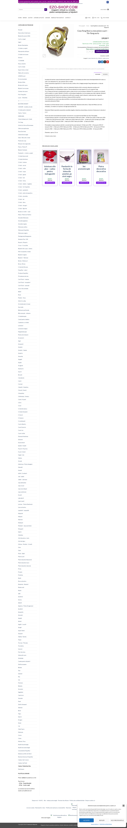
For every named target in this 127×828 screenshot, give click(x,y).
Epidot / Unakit (22, 445)
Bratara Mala (21, 82)
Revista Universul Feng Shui (25, 757)
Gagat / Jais (21, 455)
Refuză (101, 820)
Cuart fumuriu (22, 427)
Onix (19, 547)
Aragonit (20, 365)
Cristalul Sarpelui (22, 412)
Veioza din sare (22, 655)
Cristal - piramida (23, 196)
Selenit (20, 603)
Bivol (19, 710)
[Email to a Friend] (105, 62)
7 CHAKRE (21, 60)
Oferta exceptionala (23, 128)
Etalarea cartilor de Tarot (24, 753)
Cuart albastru (22, 424)
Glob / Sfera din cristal (24, 137)
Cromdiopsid (21, 421)
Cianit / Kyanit (22, 399)
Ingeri (19, 42)
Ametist (20, 347)
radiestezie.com (79, 3)
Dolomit (20, 439)
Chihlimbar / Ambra (23, 396)
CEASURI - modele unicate (25, 107)
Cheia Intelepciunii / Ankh (25, 119)
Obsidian (20, 535)
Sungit (20, 627)
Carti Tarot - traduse (23, 279)
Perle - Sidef (21, 553)
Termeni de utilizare (63, 800)
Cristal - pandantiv (23, 190)
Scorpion (20, 689)
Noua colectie (22, 63)
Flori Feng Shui (22, 94)
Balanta (20, 686)
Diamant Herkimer (23, 436)
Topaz (19, 639)
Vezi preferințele (117, 820)
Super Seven (21, 630)
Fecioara (20, 683)
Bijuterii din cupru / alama (25, 248)
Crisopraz (20, 418)
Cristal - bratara (22, 162)
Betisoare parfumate (23, 310)
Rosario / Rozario (22, 242)
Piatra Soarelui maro (23, 562)
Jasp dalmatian (22, 482)
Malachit (20, 513)
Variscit (20, 649)
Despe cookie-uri (95, 824)
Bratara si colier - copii (24, 211)
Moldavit (20, 522)
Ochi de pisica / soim (23, 538)
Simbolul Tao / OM (23, 239)
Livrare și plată (39, 17)
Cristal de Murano (23, 267)
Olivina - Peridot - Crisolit (25, 544)
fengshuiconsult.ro (62, 3)
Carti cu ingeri (22, 39)
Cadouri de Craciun (23, 760)
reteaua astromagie (52, 800)
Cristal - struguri (22, 205)
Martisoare (21, 769)
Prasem (20, 572)
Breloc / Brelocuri (23, 261)
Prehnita (20, 575)
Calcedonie (21, 378)
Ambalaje (20, 658)
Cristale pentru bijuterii (24, 110)
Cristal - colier (22, 168)
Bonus (25, 17)
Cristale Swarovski (23, 156)
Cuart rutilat (21, 433)
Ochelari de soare (23, 91)
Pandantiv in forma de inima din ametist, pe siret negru (67, 171)
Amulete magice (22, 224)
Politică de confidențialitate (106, 824)
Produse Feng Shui (23, 273)
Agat (19, 341)
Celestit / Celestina (23, 387)
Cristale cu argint (22, 48)
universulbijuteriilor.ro (28, 3)
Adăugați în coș (101, 51)
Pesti (19, 701)
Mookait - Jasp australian (25, 525)
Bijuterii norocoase (23, 88)
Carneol (20, 384)
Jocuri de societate (23, 288)
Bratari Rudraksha (23, 45)
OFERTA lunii (21, 76)
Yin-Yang (20, 122)
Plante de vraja (22, 140)
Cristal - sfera (21, 202)
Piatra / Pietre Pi (22, 147)
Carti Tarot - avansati (23, 285)
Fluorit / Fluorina (22, 448)
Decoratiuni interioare (24, 33)
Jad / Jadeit (21, 476)
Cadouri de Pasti (22, 763)
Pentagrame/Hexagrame (24, 236)
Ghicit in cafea (22, 301)
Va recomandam (22, 79)
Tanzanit (20, 633)
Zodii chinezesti (22, 704)
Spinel (19, 621)
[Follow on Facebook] (108, 2)
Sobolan (20, 707)
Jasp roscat (21, 485)
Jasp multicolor (22, 492)
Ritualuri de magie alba (24, 144)
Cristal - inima (22, 180)
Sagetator (20, 692)
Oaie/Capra (21, 729)
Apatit (20, 362)
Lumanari (20, 325)
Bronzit (20, 375)
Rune (19, 295)
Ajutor (30, 17)
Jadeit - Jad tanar (22, 479)
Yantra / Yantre (22, 113)
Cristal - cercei (22, 165)
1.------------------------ (23, 100)
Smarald (20, 615)
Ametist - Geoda (22, 350)
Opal (19, 550)
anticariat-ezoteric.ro (53, 3)
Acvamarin (21, 338)
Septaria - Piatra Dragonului (25, 606)
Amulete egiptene (23, 221)
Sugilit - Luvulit (22, 624)
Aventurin (20, 368)
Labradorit (21, 498)
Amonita (20, 356)
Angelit (20, 359)
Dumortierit (21, 442)
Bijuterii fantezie (22, 150)
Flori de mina (21, 652)
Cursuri (47, 17)
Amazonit (20, 344)
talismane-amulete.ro (38, 3)
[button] (123, 805)
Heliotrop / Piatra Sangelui (25, 464)
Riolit (19, 578)
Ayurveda (20, 307)
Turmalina (21, 646)
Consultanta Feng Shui (24, 750)
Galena (20, 458)
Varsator (20, 698)
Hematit (20, 467)
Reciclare (68, 807)
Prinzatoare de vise (23, 276)
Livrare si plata (30, 807)
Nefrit (19, 532)
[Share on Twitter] (102, 62)
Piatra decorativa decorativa (101, 169)
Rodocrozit (21, 587)
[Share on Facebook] (99, 62)
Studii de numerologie (24, 747)
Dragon (20, 720)
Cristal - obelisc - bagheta (25, 184)
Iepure (20, 716)
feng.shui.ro (21, 3)
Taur (19, 670)
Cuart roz (20, 430)
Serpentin (20, 612)
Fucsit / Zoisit (21, 452)
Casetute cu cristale (23, 322)
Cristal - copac (22, 171)
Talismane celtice (22, 227)
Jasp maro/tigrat (22, 489)
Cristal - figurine (22, 208)
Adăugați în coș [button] (50, 182)
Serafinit (20, 609)
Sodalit (20, 618)
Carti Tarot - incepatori (24, 282)
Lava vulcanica (22, 507)
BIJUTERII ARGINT (23, 104)
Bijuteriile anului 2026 (24, 36)
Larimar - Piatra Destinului (25, 504)
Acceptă (86, 820)
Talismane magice (22, 233)
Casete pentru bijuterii (24, 661)
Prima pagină (82, 25)
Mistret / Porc (22, 741)
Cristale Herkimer (23, 159)
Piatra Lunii (21, 556)
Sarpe (19, 723)
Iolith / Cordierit (22, 473)
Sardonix (20, 596)
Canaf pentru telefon (23, 319)
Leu (19, 680)
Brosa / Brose (21, 264)
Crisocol (20, 415)
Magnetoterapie (22, 331)
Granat (20, 461)
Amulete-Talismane (23, 217)
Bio (45, 800)
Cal (19, 726)
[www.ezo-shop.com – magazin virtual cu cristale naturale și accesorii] (63, 9)
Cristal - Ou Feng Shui (24, 187)
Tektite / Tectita (22, 636)
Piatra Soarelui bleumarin (25, 559)
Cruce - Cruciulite (23, 245)
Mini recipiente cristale (24, 251)
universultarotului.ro (71, 3)
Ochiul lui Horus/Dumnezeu (25, 125)
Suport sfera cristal (23, 70)
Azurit (20, 371)
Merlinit (20, 519)
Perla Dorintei (22, 131)
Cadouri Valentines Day (24, 766)
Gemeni (20, 673)
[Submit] (45, 9)
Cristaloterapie (22, 316)
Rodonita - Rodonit (23, 584)
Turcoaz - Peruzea (23, 643)
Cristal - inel (21, 177)
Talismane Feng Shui (23, 230)
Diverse (20, 57)
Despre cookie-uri (90, 800)
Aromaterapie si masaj (24, 304)
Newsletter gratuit (57, 17)
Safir (19, 593)
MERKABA (21, 116)
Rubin (19, 590)
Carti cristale (21, 66)
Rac (19, 676)
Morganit (20, 529)
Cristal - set (21, 199)
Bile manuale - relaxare (24, 313)
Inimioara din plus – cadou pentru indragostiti (50, 170)
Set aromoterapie (84, 167)
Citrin (19, 402)
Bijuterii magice (22, 254)
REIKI (19, 291)
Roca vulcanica (22, 581)
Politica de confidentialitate (77, 800)
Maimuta (20, 732)
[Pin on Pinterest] (107, 62)
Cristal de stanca (22, 408)
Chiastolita (21, 393)
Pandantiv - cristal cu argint (25, 153)
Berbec (20, 667)
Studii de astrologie (23, 744)
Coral (19, 405)
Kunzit (20, 495)
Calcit (19, 381)
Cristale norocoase (23, 54)
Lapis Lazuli (21, 501)
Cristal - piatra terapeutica (25, 193)
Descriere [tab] (97, 74)
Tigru (19, 713)
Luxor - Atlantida (22, 97)
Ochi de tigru (21, 541)
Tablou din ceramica (23, 73)
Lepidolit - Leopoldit (23, 510)
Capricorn (21, 695)
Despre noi (35, 800)
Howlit (20, 470)
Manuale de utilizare (23, 51)
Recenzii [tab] (105, 74)
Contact (68, 17)
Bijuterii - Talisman (23, 257)
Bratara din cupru (23, 85)
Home (20, 17)
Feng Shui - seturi (22, 270)
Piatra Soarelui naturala (24, 566)
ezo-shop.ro (46, 3)
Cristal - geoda (22, 174)
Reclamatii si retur (40, 807)
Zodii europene (22, 664)
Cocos (20, 735)
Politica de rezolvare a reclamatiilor (55, 807)
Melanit (20, 516)
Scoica (20, 599)
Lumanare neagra (22, 328)
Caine (19, 738)
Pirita (19, 569)
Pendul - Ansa (22, 298)
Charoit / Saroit (22, 390)
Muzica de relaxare (23, 335)
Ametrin (20, 353)
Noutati (20, 30)
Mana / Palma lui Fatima (24, 214)
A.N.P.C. (41, 800)
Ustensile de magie (23, 134)
